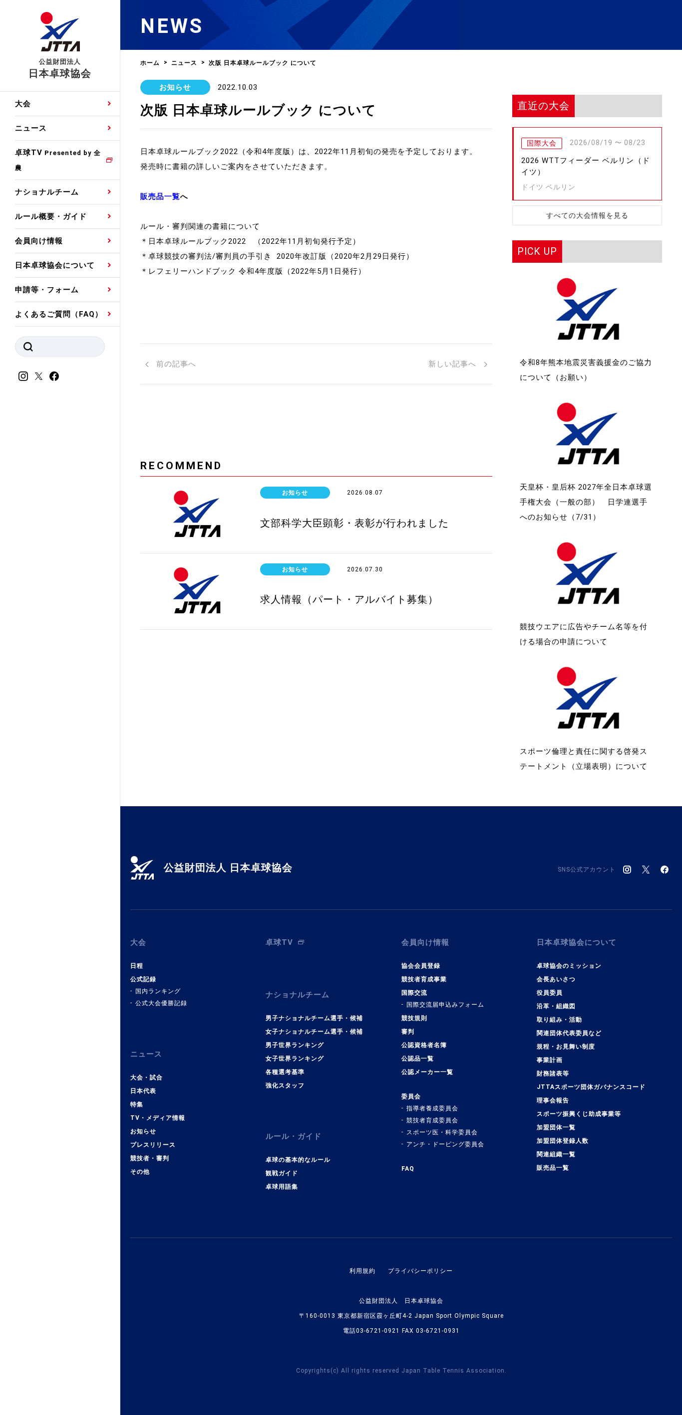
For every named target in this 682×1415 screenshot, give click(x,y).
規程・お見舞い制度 (566, 1046)
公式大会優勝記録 (161, 1003)
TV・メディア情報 (157, 1117)
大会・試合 (146, 1077)
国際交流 (414, 992)
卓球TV (58, 160)
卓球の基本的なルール (298, 1159)
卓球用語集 (282, 1186)
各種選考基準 (285, 1071)
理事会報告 (553, 1100)
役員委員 (550, 992)
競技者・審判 (149, 1158)
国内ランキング (158, 991)
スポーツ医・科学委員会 (442, 1132)
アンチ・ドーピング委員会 (445, 1144)
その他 (140, 1171)
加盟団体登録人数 (563, 1140)
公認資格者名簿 (424, 1045)
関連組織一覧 (556, 1154)
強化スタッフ (285, 1085)
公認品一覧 (417, 1058)
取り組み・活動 (559, 1019)
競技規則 (414, 1018)
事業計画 (550, 1060)
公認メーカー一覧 (427, 1071)
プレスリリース (153, 1144)
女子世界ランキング (295, 1058)
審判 (407, 1031)
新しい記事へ (453, 363)
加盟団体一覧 (556, 1127)
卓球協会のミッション (569, 965)
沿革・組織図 (556, 1006)
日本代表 (143, 1090)
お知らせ (175, 87)
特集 (136, 1104)
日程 (136, 965)
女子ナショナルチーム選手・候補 (314, 1031)
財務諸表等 (553, 1073)
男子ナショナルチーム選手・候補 (314, 1018)
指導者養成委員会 (432, 1108)
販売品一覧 (553, 1167)
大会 (23, 103)
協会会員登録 (420, 965)
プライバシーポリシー (420, 1270)
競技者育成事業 (424, 979)
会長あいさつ (556, 979)
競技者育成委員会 (432, 1120)
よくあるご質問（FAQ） (59, 314)
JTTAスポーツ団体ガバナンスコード (591, 1086)
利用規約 (362, 1270)
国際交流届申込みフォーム (445, 1004)
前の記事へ (175, 363)
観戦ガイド (282, 1173)
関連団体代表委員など (569, 1033)
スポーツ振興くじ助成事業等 (579, 1113)
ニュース (31, 128)
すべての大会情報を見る (587, 215)
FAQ (407, 1168)
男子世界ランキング (295, 1045)
